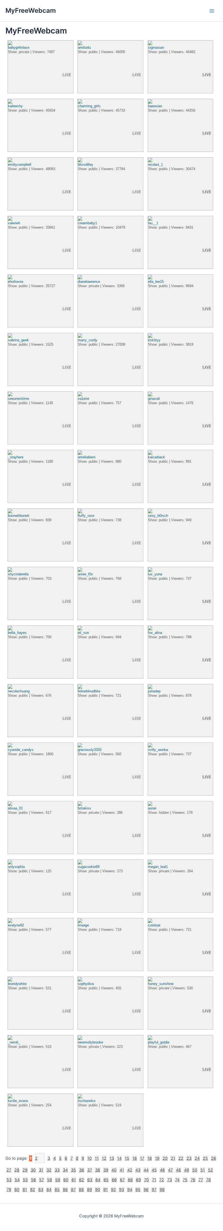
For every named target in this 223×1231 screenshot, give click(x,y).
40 (114, 1170)
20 (165, 1158)
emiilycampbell (19, 164)
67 (122, 1179)
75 (185, 1179)
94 (129, 1189)
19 (157, 1158)
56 (33, 1179)
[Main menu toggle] (212, 11)
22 (180, 1158)
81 (25, 1189)
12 (104, 1158)
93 (121, 1189)
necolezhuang (19, 691)
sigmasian (156, 47)
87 (73, 1189)
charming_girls (89, 106)
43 (137, 1170)
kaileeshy (15, 106)
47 (170, 1170)
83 (40, 1189)
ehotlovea (15, 282)
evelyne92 (16, 925)
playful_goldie (158, 1042)
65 (106, 1179)
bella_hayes (17, 633)
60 (65, 1179)
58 (49, 1179)
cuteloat (154, 925)
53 (9, 1179)
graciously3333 (89, 750)
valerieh (14, 223)
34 (65, 1170)
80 (16, 1189)
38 (97, 1170)
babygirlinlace (18, 47)
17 (142, 1158)
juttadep (154, 691)
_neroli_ (14, 1042)
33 (57, 1170)
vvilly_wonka (158, 750)
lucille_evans (18, 1101)
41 (122, 1170)
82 (32, 1189)
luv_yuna (155, 574)
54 (17, 1179)
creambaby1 (87, 223)
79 (9, 1189)
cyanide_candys (20, 750)
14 (119, 1158)
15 (127, 1158)
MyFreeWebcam (30, 10)
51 (202, 1170)
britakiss (84, 808)
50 (194, 1170)
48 (178, 1170)
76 (193, 1179)
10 (89, 1158)
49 (186, 1170)
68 (130, 1179)
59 (57, 1179)
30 (33, 1170)
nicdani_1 (155, 164)
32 (49, 1170)
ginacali (154, 399)
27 (9, 1170)
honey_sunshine (161, 984)
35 (73, 1170)
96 (146, 1189)
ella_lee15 (156, 282)
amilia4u (84, 47)
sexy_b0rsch (158, 516)
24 (197, 1158)
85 (57, 1189)
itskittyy (154, 340)
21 (173, 1158)
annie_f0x (85, 574)
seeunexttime (18, 399)
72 (161, 1179)
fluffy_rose (86, 516)
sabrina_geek (18, 340)
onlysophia (16, 867)
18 (149, 1158)
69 (138, 1179)
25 (205, 1158)
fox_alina (155, 633)
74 (177, 1179)
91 (105, 1189)
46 (162, 1170)
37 (89, 1170)
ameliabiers (87, 457)
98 (162, 1189)
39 (105, 1170)
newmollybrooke (90, 1042)
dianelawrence (89, 282)
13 (112, 1158)
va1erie (83, 399)
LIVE (66, 74)
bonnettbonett (18, 516)
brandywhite (17, 984)
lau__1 (153, 223)
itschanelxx (87, 1101)
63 (89, 1179)
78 (208, 1179)
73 (169, 1179)
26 (213, 1158)
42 (129, 1170)
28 (16, 1170)
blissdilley (85, 164)
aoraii (152, 808)
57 (41, 1179)
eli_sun (83, 633)
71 (154, 1179)
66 (114, 1179)
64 (97, 1179)
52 (210, 1170)
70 (146, 1179)
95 (137, 1189)
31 (41, 1170)
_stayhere (15, 457)
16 (134, 1158)
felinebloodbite (89, 691)
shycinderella (18, 574)
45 (154, 1170)
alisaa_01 (15, 808)
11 (97, 1158)
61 (74, 1179)
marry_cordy (87, 340)
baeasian (155, 106)
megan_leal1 (158, 867)
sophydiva (86, 984)
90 (97, 1189)
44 (146, 1170)
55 (25, 1179)
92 (113, 1189)
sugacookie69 (89, 867)
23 (189, 1158)
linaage (83, 925)
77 (201, 1179)
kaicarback (156, 457)
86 (65, 1189)
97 (154, 1189)
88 (81, 1189)
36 (81, 1170)
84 (49, 1189)
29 (25, 1170)
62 (81, 1179)
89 (89, 1189)
